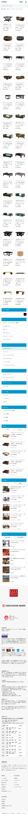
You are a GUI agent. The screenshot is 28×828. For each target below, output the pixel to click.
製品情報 (3, 801)
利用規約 (3, 803)
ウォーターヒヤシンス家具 (9, 410)
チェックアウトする (17, 786)
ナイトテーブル (6, 361)
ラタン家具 (5, 417)
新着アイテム (4, 784)
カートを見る (16, 784)
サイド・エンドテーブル (8, 355)
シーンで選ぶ (4, 778)
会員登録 (15, 778)
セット (20, 429)
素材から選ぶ (4, 782)
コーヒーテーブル (7, 348)
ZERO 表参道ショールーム (6, 791)
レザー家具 (5, 420)
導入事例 (3, 789)
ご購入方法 (4, 799)
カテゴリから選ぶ (5, 780)
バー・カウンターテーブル (9, 365)
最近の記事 (7, 537)
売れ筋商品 (4, 786)
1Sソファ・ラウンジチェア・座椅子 (11, 322)
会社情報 (3, 807)
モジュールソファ (7, 339)
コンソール (5, 351)
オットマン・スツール (8, 336)
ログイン (15, 782)
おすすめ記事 (20, 537)
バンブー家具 (6, 414)
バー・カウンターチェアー (9, 377)
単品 (8, 429)
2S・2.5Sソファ (6, 326)
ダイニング (5, 395)
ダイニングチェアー (7, 374)
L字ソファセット (6, 332)
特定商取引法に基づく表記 (6, 805)
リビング (5, 401)
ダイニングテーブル (7, 358)
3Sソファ (5, 329)
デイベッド (5, 386)
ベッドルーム (6, 398)
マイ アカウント (17, 780)
